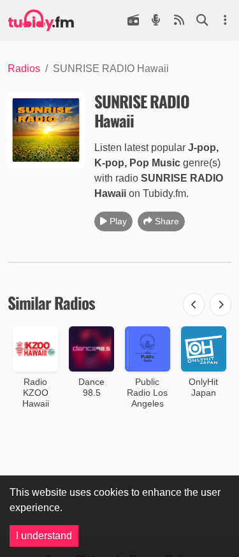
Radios (24, 68)
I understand (44, 535)
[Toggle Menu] (225, 20)
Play (118, 221)
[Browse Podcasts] (156, 20)
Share (167, 221)
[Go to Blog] (179, 20)
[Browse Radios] (133, 20)
